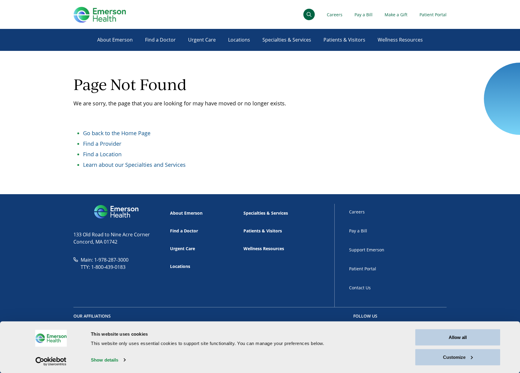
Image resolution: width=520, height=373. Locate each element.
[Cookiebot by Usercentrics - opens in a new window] (51, 361)
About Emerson (115, 39)
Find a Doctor (160, 39)
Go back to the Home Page (116, 133)
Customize (454, 356)
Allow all (458, 337)
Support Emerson (366, 250)
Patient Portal (433, 14)
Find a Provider (102, 143)
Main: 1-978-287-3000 (104, 259)
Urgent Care (202, 39)
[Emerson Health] (116, 212)
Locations (239, 39)
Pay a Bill (363, 14)
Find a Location (102, 154)
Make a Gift (396, 14)
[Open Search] (309, 14)
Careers (334, 14)
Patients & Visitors (344, 39)
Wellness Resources (400, 39)
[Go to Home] (99, 15)
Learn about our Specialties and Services (134, 164)
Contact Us (360, 288)
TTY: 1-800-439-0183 (103, 267)
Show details (104, 359)
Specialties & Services (286, 39)
